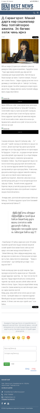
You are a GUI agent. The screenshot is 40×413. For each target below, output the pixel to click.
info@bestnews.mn (9, 397)
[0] (3, 337)
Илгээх (7, 364)
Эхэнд (27, 369)
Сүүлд (33, 369)
